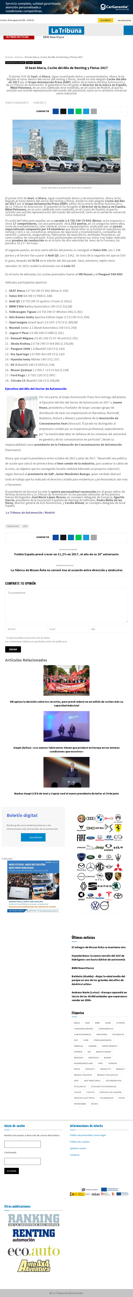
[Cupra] (81, 831)
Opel (100, 1063)
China (108, 1023)
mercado (78, 1057)
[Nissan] (81, 880)
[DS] (109, 831)
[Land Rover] (90, 860)
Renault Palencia (83, 1075)
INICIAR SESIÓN (124, 20)
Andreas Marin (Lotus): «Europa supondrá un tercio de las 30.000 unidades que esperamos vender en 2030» (99, 996)
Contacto (74, 1154)
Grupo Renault (110, 1046)
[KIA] (118, 851)
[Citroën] (118, 822)
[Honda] (99, 841)
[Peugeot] (109, 880)
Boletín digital (22, 815)
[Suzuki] (99, 899)
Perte (77, 1069)
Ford (85, 1040)
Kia (89, 1051)
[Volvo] (104, 909)
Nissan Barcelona (83, 1063)
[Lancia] (81, 860)
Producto (37, 62)
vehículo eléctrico (84, 1098)
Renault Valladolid (107, 1075)
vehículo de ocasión (110, 1092)
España (29, 62)
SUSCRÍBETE (105, 20)
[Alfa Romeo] (81, 822)
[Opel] (99, 880)
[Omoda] (90, 880)
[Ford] (90, 841)
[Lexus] (109, 860)
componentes (105, 1028)
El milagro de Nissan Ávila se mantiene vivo (99, 947)
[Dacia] (90, 831)
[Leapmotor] (99, 860)
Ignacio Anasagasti (17, 102)
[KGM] (108, 851)
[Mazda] (81, 870)
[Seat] (92, 889)
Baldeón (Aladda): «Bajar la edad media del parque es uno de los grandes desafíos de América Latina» (98, 980)
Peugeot (90, 1069)
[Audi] (90, 822)
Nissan (107, 1057)
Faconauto (118, 1034)
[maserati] (118, 860)
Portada (9, 57)
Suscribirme (35, 837)
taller (77, 1092)
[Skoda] (116, 889)
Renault (120, 1069)
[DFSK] (99, 831)
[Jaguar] (90, 851)
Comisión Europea (83, 1028)
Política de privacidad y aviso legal (88, 1135)
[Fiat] (81, 841)
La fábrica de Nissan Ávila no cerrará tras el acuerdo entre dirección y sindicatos (66, 570)
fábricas (78, 1046)
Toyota (90, 1092)
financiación (13, 526)
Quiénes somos (78, 1148)
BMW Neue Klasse (53, 37)
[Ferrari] (118, 831)
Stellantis (80, 1086)
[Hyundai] (109, 841)
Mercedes (93, 1057)
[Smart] (81, 899)
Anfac (77, 1023)
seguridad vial (114, 1080)
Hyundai (78, 1051)
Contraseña (10, 1152)
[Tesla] (109, 899)
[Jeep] (99, 851)
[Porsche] (118, 880)
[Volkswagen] (95, 909)
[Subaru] (90, 899)
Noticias (19, 57)
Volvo (121, 1098)
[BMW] (99, 822)
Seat (25, 526)
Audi (87, 1023)
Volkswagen (106, 1098)
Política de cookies (80, 1141)
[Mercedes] (90, 870)
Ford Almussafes (103, 1040)
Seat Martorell (92, 1080)
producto (105, 1069)
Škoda (94, 1103)
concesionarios (82, 1034)
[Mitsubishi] (118, 870)
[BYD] (109, 822)
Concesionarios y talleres (15, 62)
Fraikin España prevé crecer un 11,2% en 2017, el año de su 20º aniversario (66, 554)
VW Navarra (80, 1103)
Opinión (112, 1063)
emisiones (101, 1034)
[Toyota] (118, 899)
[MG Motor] (99, 870)
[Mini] (109, 870)
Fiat (76, 1040)
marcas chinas (103, 1051)
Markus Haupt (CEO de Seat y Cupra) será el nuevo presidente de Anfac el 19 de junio (66, 793)
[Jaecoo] (81, 851)
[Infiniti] (118, 841)
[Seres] (104, 889)
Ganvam (92, 1046)
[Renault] (83, 889)
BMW (97, 1023)
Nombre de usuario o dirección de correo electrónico (32, 1135)
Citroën (120, 1023)
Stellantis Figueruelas (103, 1086)
